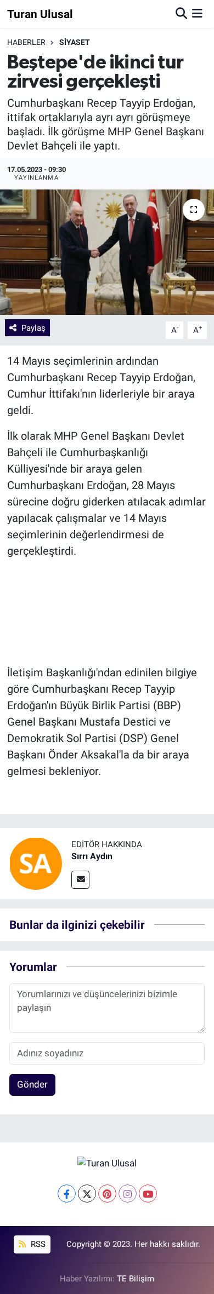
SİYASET (74, 42)
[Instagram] (128, 1193)
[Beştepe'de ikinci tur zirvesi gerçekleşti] (107, 252)
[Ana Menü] (197, 13)
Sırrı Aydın (91, 856)
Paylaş (33, 328)
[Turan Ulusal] (107, 1163)
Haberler (26, 42)
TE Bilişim (135, 1279)
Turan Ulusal (40, 14)
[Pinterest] (107, 1193)
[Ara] (181, 13)
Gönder (32, 1084)
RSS (37, 1244)
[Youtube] (148, 1193)
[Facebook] (67, 1193)
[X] (87, 1193)
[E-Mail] (80, 880)
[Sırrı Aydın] (35, 863)
